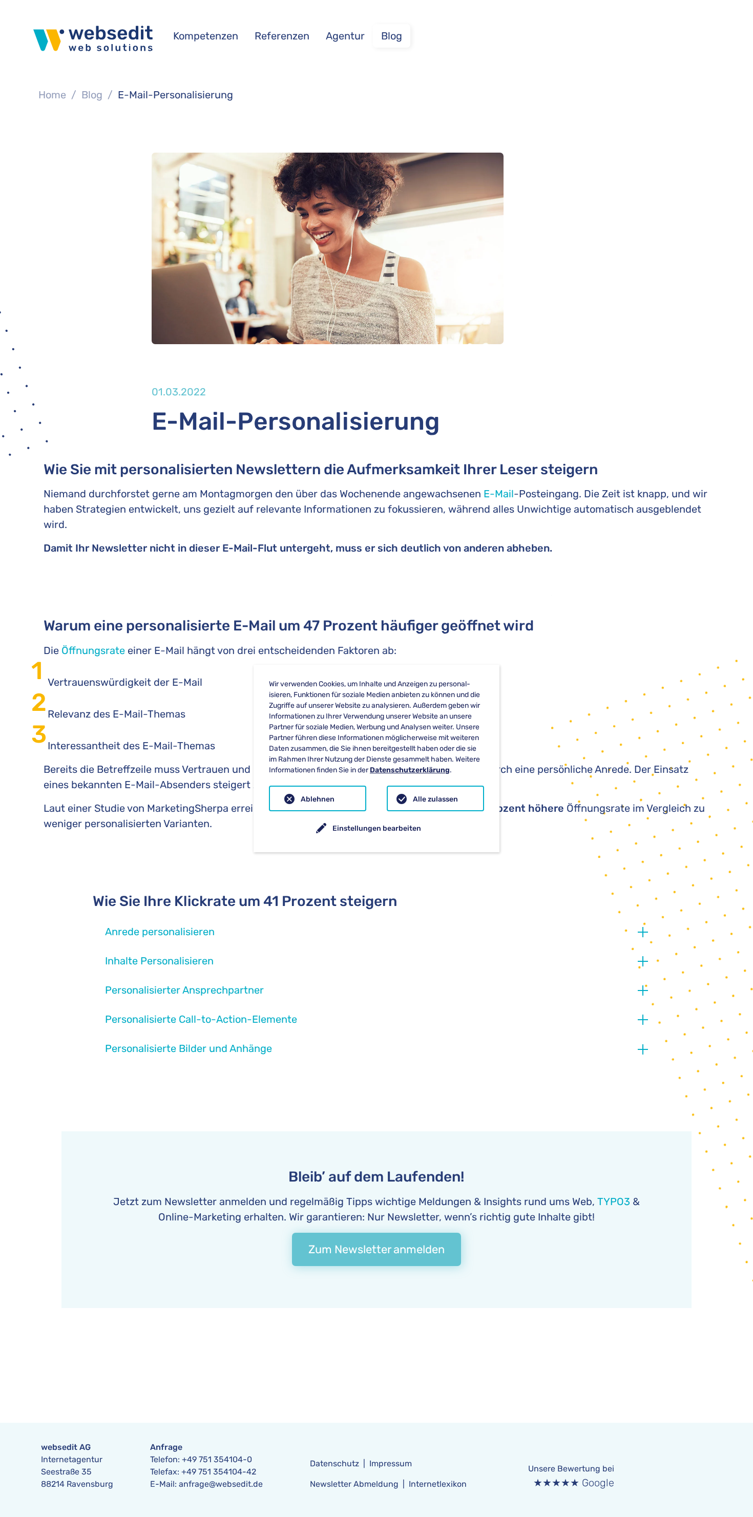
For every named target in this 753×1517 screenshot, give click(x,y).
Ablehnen (317, 799)
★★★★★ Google (573, 1483)
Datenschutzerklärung (410, 770)
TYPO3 (613, 1201)
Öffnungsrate (93, 650)
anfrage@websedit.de (221, 1484)
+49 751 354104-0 (217, 1459)
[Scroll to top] (727, 1468)
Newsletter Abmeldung (354, 1484)
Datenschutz (334, 1463)
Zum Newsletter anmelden (376, 1249)
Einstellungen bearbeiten (376, 828)
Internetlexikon (438, 1484)
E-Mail (499, 494)
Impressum (390, 1463)
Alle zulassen (435, 799)
